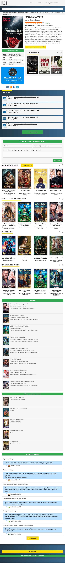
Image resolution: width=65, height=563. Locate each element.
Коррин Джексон (55, 12)
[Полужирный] (5, 150)
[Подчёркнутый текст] (9, 150)
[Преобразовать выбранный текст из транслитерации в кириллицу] (36, 150)
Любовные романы (14, 54)
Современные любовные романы (12, 55)
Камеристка (24, 257)
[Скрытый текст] (31, 150)
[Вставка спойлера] (39, 150)
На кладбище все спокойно (56, 291)
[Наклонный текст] (7, 150)
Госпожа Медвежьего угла (56, 257)
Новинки (31, 3)
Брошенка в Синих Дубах (40, 224)
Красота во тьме (25, 190)
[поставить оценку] (27, 23)
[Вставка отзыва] (33, 150)
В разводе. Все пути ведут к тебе (56, 224)
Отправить (57, 160)
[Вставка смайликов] (24, 150)
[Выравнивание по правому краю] (21, 150)
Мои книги (40, 3)
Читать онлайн (32, 132)
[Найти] (62, 9)
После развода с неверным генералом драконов (8, 224)
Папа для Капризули (56, 190)
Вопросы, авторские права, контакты (32, 555)
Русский (11, 64)
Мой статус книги (12, 50)
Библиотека (12, 3)
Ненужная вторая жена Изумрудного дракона (40, 257)
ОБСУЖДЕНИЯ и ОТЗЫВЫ (52, 3)
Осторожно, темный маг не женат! (25, 224)
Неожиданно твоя (40, 190)
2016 (10, 57)
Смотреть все (28, 165)
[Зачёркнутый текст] (12, 150)
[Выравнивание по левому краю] (15, 150)
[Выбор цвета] (27, 150)
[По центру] (18, 150)
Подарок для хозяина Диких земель (8, 191)
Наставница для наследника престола (8, 257)
